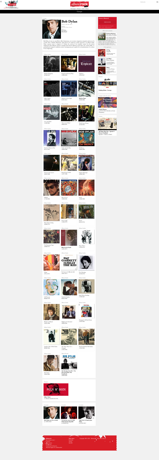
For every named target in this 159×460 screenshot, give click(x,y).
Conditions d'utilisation (51, 446)
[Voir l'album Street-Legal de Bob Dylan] (69, 218)
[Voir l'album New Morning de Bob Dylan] (86, 270)
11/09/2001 (47, 123)
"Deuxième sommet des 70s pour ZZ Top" (110, 54)
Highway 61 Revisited (67, 322)
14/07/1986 (64, 174)
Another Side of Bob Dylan (50, 346)
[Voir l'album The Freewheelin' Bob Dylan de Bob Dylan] (86, 344)
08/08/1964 (47, 348)
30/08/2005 (64, 375)
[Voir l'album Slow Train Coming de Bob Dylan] (52, 220)
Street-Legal (64, 220)
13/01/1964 (64, 349)
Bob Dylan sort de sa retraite (51, 420)
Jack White (109, 59)
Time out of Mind (66, 123)
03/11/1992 (47, 149)
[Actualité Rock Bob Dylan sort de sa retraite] (52, 414)
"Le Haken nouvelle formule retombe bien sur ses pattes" (111, 71)
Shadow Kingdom (48, 73)
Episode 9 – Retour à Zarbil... (106, 134)
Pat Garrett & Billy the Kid (68, 272)
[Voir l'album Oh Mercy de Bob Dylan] (86, 146)
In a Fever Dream (110, 69)
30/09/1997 (64, 124)
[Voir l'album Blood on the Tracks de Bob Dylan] (69, 245)
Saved (80, 197)
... (99, 92)
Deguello (108, 51)
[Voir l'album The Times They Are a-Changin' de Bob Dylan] (69, 344)
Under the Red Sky (66, 148)
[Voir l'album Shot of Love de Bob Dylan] (69, 195)
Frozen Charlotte (110, 60)
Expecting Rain (64, 31)
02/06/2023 (47, 75)
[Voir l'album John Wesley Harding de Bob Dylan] (86, 293)
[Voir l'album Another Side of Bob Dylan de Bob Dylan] (52, 344)
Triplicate (81, 73)
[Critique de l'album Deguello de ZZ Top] (102, 56)
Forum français (64, 32)
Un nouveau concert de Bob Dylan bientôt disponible (68, 421)
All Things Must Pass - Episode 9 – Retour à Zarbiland (107, 132)
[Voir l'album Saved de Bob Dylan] (86, 195)
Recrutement (49, 443)
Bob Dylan (46, 373)
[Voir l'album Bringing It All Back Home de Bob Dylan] (86, 318)
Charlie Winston (103, 109)
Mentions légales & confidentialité (54, 447)
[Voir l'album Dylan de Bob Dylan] (52, 270)
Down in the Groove (49, 172)
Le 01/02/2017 (82, 423)
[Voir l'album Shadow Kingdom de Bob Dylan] (52, 71)
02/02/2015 (64, 100)
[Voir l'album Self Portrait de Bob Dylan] (52, 295)
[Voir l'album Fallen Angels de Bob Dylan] (52, 96)
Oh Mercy (81, 148)
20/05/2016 (47, 100)
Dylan (45, 272)
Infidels (46, 197)
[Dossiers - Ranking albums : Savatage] (107, 88)
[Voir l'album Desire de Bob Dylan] (86, 218)
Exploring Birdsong (111, 33)
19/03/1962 (47, 374)
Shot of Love (65, 197)
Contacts (48, 441)
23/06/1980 (82, 199)
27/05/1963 (82, 348)
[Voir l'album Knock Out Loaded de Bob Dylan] (69, 170)
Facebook (71, 440)
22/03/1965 (82, 321)
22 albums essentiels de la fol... (51, 398)
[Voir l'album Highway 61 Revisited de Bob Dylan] (69, 319)
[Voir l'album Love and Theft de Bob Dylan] (52, 119)
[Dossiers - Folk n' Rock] (56, 389)
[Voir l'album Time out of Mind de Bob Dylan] (69, 121)
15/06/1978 (64, 222)
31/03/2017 (82, 75)
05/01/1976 (82, 222)
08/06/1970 (47, 298)
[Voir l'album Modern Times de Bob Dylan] (86, 96)
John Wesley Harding (84, 295)
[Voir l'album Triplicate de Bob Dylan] (86, 71)
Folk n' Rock (47, 397)
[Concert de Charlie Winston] (107, 107)
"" (107, 42)
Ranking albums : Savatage (105, 90)
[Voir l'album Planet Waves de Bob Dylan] (86, 244)
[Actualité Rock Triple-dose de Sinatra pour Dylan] (86, 414)
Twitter (70, 441)
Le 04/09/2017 (65, 423)
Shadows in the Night (67, 98)
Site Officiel (64, 30)
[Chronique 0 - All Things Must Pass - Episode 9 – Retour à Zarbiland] (107, 123)
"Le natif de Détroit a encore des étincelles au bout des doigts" (110, 63)
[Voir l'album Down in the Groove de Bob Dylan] (52, 170)
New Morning (82, 272)
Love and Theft (47, 121)
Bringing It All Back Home (85, 320)
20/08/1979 (47, 224)
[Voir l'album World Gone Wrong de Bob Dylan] (86, 121)
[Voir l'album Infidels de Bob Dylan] (52, 195)
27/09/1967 (82, 297)
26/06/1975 (47, 246)
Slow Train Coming (48, 222)
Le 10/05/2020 (47, 421)
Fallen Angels (47, 98)
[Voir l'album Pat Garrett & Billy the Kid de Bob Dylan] (69, 270)
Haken (108, 67)
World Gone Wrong (83, 123)
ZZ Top (108, 50)
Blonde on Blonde (48, 322)
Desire (80, 220)
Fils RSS (70, 443)
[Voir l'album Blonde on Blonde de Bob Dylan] (52, 319)
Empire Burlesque (83, 172)
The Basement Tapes (49, 245)
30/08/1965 (64, 323)
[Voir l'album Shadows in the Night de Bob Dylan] (69, 96)
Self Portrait (47, 297)
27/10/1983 (47, 199)
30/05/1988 (47, 174)
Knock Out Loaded (66, 172)
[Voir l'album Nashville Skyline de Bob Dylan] (69, 295)
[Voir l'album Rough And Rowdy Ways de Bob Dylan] (69, 71)
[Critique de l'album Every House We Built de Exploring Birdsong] (102, 40)
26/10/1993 (82, 124)
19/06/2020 (64, 75)
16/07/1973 (64, 273)
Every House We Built (111, 35)
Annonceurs (48, 444)
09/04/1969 (64, 298)
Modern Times (82, 98)
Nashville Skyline (66, 297)
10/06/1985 (82, 174)
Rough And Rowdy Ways (68, 73)
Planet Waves (82, 246)
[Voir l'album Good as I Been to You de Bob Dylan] (52, 146)
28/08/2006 (82, 100)
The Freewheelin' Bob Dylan (86, 346)
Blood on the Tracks (66, 247)
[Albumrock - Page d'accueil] (79, 7)
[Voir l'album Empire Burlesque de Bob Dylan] (86, 170)
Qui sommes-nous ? (50, 440)
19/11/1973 (47, 274)
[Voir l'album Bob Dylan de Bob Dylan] (52, 371)
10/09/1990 (64, 149)
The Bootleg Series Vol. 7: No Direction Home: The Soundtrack (69, 372)
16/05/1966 (47, 323)
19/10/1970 (82, 274)
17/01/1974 (82, 247)
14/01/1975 (64, 249)
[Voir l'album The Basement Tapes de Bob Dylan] (52, 243)
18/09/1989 (82, 149)
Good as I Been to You (49, 148)
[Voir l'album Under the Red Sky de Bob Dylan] (69, 146)
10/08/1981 (64, 199)
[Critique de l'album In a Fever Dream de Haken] (102, 73)
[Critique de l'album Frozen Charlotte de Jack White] (102, 65)
